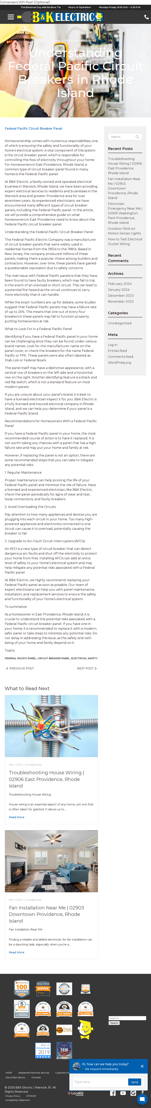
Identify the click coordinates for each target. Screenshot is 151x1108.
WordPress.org (119, 362)
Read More (16, 817)
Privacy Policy (13, 1096)
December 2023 (121, 295)
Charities (36, 1077)
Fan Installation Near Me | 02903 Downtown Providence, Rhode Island (46, 914)
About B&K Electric (15, 1077)
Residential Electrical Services (33, 1072)
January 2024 (119, 290)
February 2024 (120, 284)
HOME (9, 1072)
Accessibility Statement (18, 1100)
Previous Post (21, 668)
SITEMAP (31, 1096)
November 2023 (121, 301)
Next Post (85, 668)
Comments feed (120, 357)
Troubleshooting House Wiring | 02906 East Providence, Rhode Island (46, 779)
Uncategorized (85, 40)
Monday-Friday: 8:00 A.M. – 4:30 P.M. (120, 7)
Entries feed (117, 351)
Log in (112, 345)
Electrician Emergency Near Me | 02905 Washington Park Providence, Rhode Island (125, 213)
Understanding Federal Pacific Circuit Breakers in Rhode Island (75, 73)
